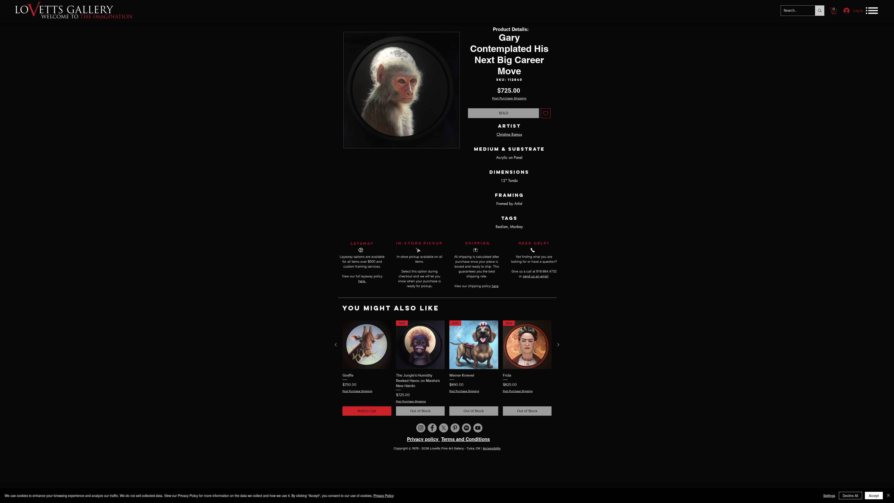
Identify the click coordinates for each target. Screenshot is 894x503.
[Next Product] (558, 344)
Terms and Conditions (465, 439)
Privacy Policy (383, 495)
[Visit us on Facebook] (432, 427)
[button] (834, 10)
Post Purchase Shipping (509, 98)
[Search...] (819, 11)
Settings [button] (829, 495)
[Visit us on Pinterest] (455, 427)
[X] (443, 427)
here (495, 286)
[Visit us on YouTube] (477, 427)
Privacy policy (423, 439)
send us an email (535, 276)
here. (362, 281)
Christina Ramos (509, 134)
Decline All (850, 495)
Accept (874, 495)
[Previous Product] (336, 344)
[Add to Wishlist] (546, 113)
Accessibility (492, 448)
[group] (447, 368)
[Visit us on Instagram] (420, 427)
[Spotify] (466, 427)
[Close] (888, 495)
